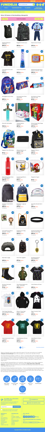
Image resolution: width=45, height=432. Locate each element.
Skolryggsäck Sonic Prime (7, 96)
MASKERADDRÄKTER (16, 7)
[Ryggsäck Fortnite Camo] (22, 31)
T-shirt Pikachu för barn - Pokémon (36, 339)
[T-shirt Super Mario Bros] (8, 300)
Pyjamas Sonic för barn (36, 42)
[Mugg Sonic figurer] (37, 166)
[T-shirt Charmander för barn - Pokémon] (8, 327)
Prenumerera (16, 406)
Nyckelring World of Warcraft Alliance (35, 258)
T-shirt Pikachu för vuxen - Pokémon (7, 70)
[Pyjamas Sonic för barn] (37, 31)
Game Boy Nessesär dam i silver (36, 204)
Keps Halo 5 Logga (6, 257)
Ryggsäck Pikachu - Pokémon (35, 151)
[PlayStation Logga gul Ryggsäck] (22, 193)
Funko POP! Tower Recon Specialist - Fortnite (7, 231)
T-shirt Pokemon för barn (36, 284)
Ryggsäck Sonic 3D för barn (8, 150)
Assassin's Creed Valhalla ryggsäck (7, 204)
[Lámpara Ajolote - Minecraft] (22, 112)
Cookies (13, 422)
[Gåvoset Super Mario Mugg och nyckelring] (37, 112)
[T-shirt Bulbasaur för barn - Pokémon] (22, 327)
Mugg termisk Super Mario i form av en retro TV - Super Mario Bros (37, 70)
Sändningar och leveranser (4, 419)
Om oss (13, 424)
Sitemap (13, 423)
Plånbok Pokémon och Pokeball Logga (21, 151)
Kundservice (34, 399)
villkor (10, 410)
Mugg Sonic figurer (35, 177)
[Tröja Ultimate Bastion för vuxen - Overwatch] (22, 273)
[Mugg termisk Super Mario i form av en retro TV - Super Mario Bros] (37, 58)
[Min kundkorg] (43, 5)
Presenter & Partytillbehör (38, 8)
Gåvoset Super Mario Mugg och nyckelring (37, 124)
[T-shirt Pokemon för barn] (37, 273)
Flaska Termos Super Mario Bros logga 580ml (7, 177)
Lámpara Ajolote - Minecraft (20, 124)
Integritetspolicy (14, 421)
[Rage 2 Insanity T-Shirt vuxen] (37, 300)
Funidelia (2, 11)
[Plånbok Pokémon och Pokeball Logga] (22, 139)
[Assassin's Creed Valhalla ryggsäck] (8, 193)
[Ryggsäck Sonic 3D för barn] (8, 139)
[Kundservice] (40, 5)
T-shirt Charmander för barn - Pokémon (8, 339)
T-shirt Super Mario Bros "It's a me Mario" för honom (8, 312)
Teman (5, 7)
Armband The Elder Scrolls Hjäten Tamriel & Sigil (36, 231)
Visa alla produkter (40, 347)
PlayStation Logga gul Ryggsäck (21, 204)
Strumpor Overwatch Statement (6, 285)
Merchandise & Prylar (8, 11)
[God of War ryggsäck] (22, 246)
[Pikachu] (22, 300)
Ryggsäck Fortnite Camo (22, 42)
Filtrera (5, 18)
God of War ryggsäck (21, 257)
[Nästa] (25, 347)
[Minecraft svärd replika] (8, 112)
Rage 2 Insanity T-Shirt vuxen (36, 312)
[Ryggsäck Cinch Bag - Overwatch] (22, 219)
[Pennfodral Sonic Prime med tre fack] (22, 85)
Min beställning (4, 417)
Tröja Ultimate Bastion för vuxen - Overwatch (22, 285)
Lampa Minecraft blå (21, 69)
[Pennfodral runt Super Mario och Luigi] (37, 85)
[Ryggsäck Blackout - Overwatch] (8, 31)
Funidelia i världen (15, 416)
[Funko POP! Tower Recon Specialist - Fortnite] (8, 219)
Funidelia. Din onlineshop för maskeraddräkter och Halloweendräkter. (9, 4)
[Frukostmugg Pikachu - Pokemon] (22, 166)
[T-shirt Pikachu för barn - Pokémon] (37, 327)
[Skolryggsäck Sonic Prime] (8, 85)
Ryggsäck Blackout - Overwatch (6, 43)
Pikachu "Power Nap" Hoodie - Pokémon (21, 312)
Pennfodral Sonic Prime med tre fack (22, 97)
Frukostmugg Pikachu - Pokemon (22, 177)
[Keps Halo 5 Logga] (8, 246)
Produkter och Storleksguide (4, 422)
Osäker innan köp (4, 424)
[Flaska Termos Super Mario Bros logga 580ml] (8, 166)
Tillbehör (27, 7)
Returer (2, 423)
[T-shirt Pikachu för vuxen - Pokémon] (8, 58)
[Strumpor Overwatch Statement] (8, 273)
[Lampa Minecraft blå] (22, 58)
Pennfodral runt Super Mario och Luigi (35, 97)
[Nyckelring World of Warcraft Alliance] (37, 246)
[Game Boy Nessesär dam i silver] (37, 193)
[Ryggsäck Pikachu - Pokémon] (37, 139)
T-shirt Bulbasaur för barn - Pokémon (22, 339)
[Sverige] (24, 417)
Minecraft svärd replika (7, 123)
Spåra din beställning (34, 402)
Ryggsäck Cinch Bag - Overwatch (21, 231)
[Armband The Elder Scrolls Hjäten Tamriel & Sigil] (37, 219)
